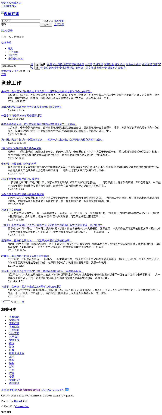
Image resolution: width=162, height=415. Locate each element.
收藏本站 (16, 2)
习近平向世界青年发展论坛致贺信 (20, 179)
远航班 (67, 64)
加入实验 (14, 333)
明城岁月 (112, 67)
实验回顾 (14, 326)
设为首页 (6, 2)
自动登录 (48, 21)
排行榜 (15, 58)
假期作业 (109, 64)
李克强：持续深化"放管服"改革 (18, 163)
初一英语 (58, 64)
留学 (117, 64)
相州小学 (102, 67)
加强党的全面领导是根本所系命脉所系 (22, 194)
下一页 (20, 302)
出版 (11, 350)
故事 (11, 356)
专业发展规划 (67, 67)
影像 (11, 346)
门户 (13, 52)
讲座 (49, 64)
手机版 (13, 390)
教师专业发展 (16, 353)
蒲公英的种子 (51, 67)
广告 (11, 373)
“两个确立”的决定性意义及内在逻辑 (21, 148)
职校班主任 (78, 64)
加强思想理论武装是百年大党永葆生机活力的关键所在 (31, 106)
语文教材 (91, 67)
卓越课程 (147, 64)
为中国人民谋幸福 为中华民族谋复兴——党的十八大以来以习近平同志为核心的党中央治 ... (52, 139)
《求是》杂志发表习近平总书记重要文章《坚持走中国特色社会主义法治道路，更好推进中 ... (53, 225)
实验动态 (14, 316)
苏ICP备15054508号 (53, 390)
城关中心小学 (133, 64)
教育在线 (6, 71)
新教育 (122, 67)
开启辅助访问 (8, 6)
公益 (11, 370)
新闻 (11, 366)
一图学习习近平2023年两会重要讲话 (21, 115)
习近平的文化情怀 (11, 209)
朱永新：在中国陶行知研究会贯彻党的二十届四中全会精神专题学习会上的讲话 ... (46, 91)
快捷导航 (6, 42)
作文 (122, 64)
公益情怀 (14, 330)
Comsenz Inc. (22, 406)
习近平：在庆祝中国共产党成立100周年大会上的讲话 (31, 286)
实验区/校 (14, 380)
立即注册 (59, 24)
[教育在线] (10, 14)
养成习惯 (98, 64)
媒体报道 (14, 383)
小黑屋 (5, 390)
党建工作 (14, 340)
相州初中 (80, 67)
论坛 (13, 55)
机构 (11, 360)
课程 (11, 363)
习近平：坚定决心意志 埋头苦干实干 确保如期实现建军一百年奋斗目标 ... (42, 271)
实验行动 (14, 323)
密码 (3, 24)
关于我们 (14, 336)
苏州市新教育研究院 (28, 390)
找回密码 (59, 20)
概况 (10, 48)
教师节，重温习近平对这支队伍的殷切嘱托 (25, 256)
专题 (11, 376)
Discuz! (18, 401)
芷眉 (155, 64)
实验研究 (14, 320)
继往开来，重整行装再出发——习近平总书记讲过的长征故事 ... (36, 240)
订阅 (3, 74)
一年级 (88, 64)
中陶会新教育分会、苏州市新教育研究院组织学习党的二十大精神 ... (39, 124)
